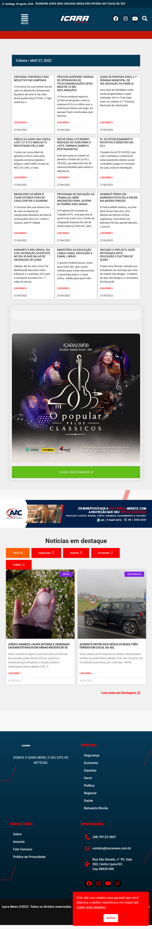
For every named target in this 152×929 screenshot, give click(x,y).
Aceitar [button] (110, 918)
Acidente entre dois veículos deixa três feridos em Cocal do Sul (109, 646)
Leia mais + (20, 122)
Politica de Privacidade (29, 857)
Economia (91, 763)
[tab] (17, 553)
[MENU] (24, 18)
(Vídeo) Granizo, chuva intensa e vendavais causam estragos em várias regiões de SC (38, 646)
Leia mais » (14, 673)
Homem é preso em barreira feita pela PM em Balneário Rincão (119, 198)
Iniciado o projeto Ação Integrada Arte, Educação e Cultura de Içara (117, 254)
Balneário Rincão (96, 808)
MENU (24, 23)
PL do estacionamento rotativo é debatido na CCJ (116, 143)
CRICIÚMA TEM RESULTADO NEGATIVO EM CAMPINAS (31, 78)
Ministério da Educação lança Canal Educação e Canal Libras (74, 253)
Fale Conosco (22, 849)
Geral (88, 778)
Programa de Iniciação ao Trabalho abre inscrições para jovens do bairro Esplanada (76, 199)
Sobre (17, 834)
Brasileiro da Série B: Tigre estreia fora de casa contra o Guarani (31, 198)
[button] (145, 18)
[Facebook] (116, 18)
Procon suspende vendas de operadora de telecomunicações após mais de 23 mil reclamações (75, 83)
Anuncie (19, 842)
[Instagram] (125, 18)
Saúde (88, 801)
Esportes (90, 770)
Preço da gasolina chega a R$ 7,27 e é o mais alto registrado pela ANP (32, 143)
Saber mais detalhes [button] (91, 907)
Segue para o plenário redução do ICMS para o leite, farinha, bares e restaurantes (74, 144)
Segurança (91, 755)
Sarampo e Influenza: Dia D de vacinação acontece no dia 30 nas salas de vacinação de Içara (32, 254)
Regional (90, 793)
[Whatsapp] (117, 883)
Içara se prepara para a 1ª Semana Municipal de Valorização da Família (119, 80)
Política (89, 785)
